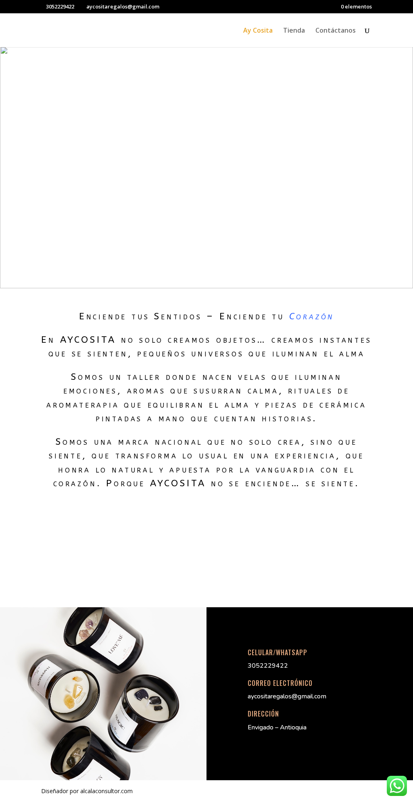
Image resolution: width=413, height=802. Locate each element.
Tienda (294, 31)
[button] (12, 167)
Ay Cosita (258, 31)
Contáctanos (335, 31)
